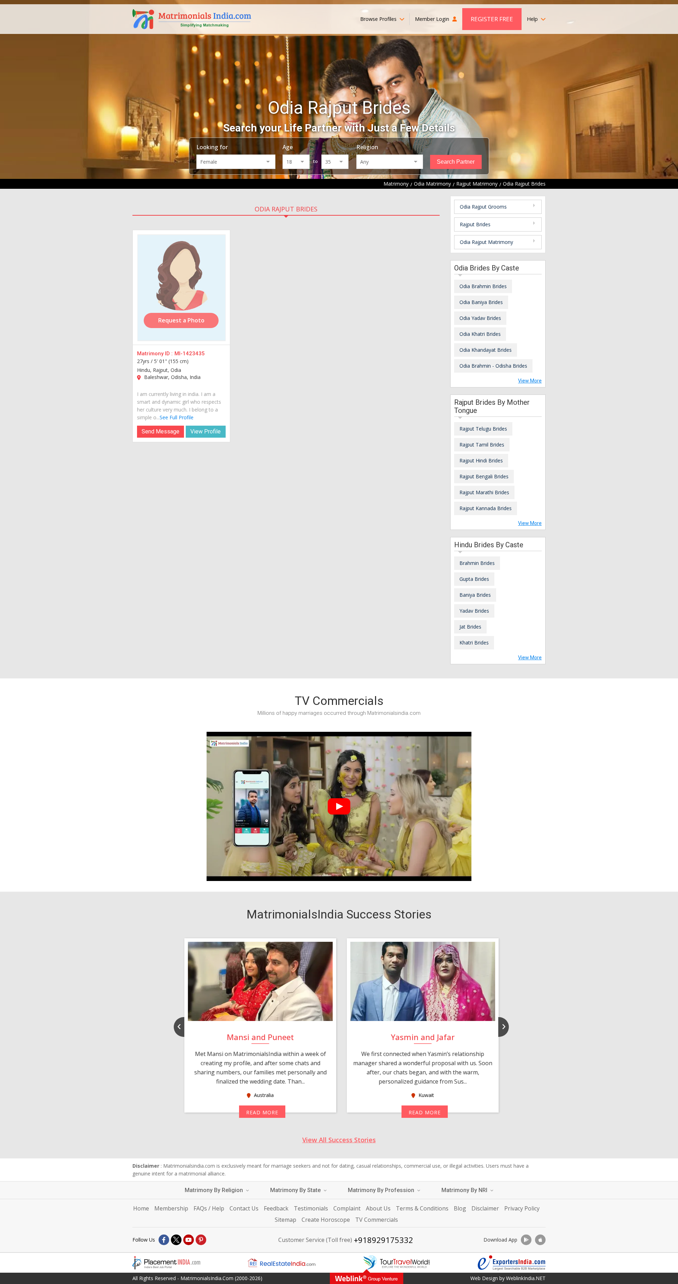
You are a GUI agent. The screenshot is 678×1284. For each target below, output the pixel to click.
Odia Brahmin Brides (483, 286)
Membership (171, 1208)
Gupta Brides (474, 579)
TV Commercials (376, 1220)
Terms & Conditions (422, 1208)
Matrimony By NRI (465, 1190)
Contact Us (244, 1208)
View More (530, 381)
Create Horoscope (326, 1220)
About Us (378, 1208)
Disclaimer (485, 1208)
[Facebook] (164, 1240)
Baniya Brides (475, 594)
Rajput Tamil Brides (481, 444)
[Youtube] (188, 1240)
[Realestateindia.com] (281, 1262)
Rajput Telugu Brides (483, 428)
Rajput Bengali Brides (484, 476)
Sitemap (285, 1220)
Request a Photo (181, 320)
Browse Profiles (379, 19)
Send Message (160, 431)
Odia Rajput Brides (286, 209)
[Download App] (526, 1240)
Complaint (347, 1208)
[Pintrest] (201, 1240)
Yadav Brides (474, 610)
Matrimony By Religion (214, 1190)
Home (141, 1208)
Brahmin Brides (477, 563)
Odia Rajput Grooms (483, 206)
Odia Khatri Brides (480, 334)
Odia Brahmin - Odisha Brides (493, 365)
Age (287, 147)
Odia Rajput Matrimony (486, 242)
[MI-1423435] (181, 288)
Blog (460, 1208)
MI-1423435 (189, 353)
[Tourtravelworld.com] (396, 1262)
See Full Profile (177, 417)
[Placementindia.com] (166, 1262)
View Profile (205, 431)
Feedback (276, 1208)
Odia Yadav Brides (480, 318)
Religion (367, 147)
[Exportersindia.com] (512, 1262)
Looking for (212, 147)
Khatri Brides (474, 642)
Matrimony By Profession (382, 1190)
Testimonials (311, 1208)
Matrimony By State (296, 1190)
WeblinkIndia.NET (526, 1278)
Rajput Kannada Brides (485, 508)
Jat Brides (470, 626)
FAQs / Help (209, 1208)
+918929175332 (383, 1240)
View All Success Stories (339, 1140)
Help (533, 19)
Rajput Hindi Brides (481, 460)
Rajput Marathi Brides (484, 492)
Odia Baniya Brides (481, 302)
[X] (176, 1240)
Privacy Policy (522, 1208)
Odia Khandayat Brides (485, 349)
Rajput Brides (475, 224)
